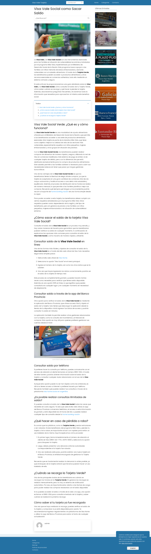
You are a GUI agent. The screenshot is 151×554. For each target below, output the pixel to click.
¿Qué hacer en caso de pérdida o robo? (53, 113)
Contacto (115, 3)
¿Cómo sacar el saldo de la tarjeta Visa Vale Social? (57, 110)
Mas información (127, 543)
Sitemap (34, 545)
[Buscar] (82, 2)
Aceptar (133, 548)
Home (96, 3)
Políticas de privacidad (39, 547)
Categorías (105, 3)
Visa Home (63, 258)
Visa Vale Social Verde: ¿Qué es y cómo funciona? (56, 107)
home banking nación (59, 191)
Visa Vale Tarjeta (39, 2)
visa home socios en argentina (56, 391)
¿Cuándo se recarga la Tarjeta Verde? (53, 116)
